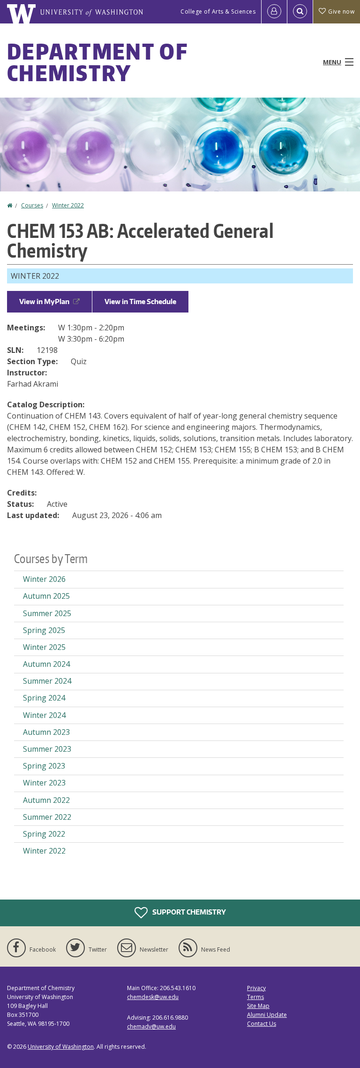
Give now (341, 11)
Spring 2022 (44, 834)
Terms (255, 997)
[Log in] (274, 11)
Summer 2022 (47, 817)
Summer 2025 (47, 613)
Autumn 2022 (46, 800)
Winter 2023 (44, 783)
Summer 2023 (47, 749)
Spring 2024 (44, 698)
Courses (32, 205)
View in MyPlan (44, 301)
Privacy (256, 988)
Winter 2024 (44, 715)
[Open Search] (300, 11)
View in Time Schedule (140, 301)
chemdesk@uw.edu (153, 997)
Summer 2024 (47, 681)
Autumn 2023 (46, 732)
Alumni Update (267, 1015)
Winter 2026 (44, 579)
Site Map (258, 1006)
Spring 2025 (44, 630)
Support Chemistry (188, 911)
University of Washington (61, 1047)
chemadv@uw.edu (151, 1026)
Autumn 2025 (46, 596)
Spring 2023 (44, 766)
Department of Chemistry (97, 62)
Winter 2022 (68, 205)
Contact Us (261, 1024)
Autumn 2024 (46, 664)
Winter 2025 (44, 647)
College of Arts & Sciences (217, 11)
